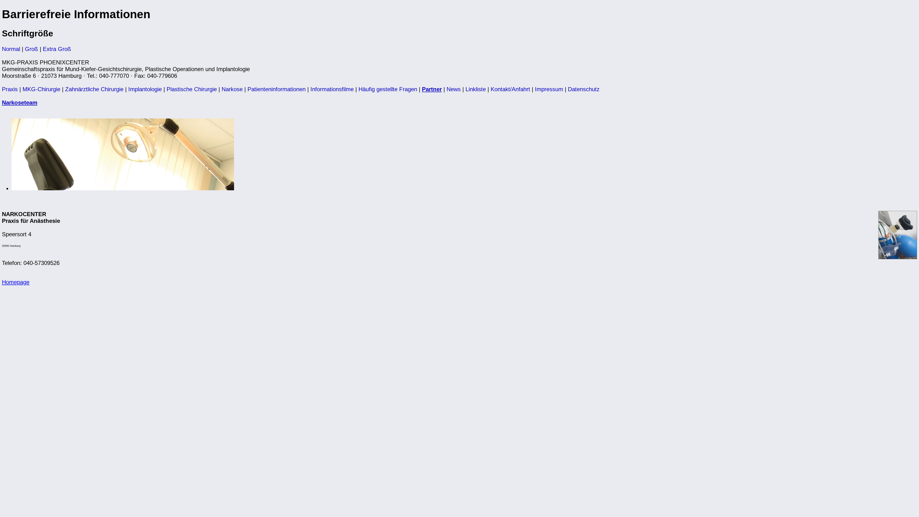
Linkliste (475, 89)
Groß (31, 49)
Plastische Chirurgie (192, 89)
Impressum (549, 89)
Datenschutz (584, 89)
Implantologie (145, 89)
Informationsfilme (332, 89)
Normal (11, 49)
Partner (432, 89)
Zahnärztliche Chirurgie (94, 89)
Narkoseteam (19, 102)
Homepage (15, 282)
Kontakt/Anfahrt (510, 89)
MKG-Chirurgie (41, 89)
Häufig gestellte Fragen (388, 89)
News (454, 89)
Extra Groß (57, 49)
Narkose (232, 89)
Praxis (10, 89)
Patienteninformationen (276, 89)
